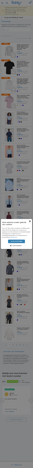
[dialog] (16, 234)
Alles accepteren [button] (16, 241)
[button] (16, 246)
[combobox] (30, 221)
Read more (14, 237)
